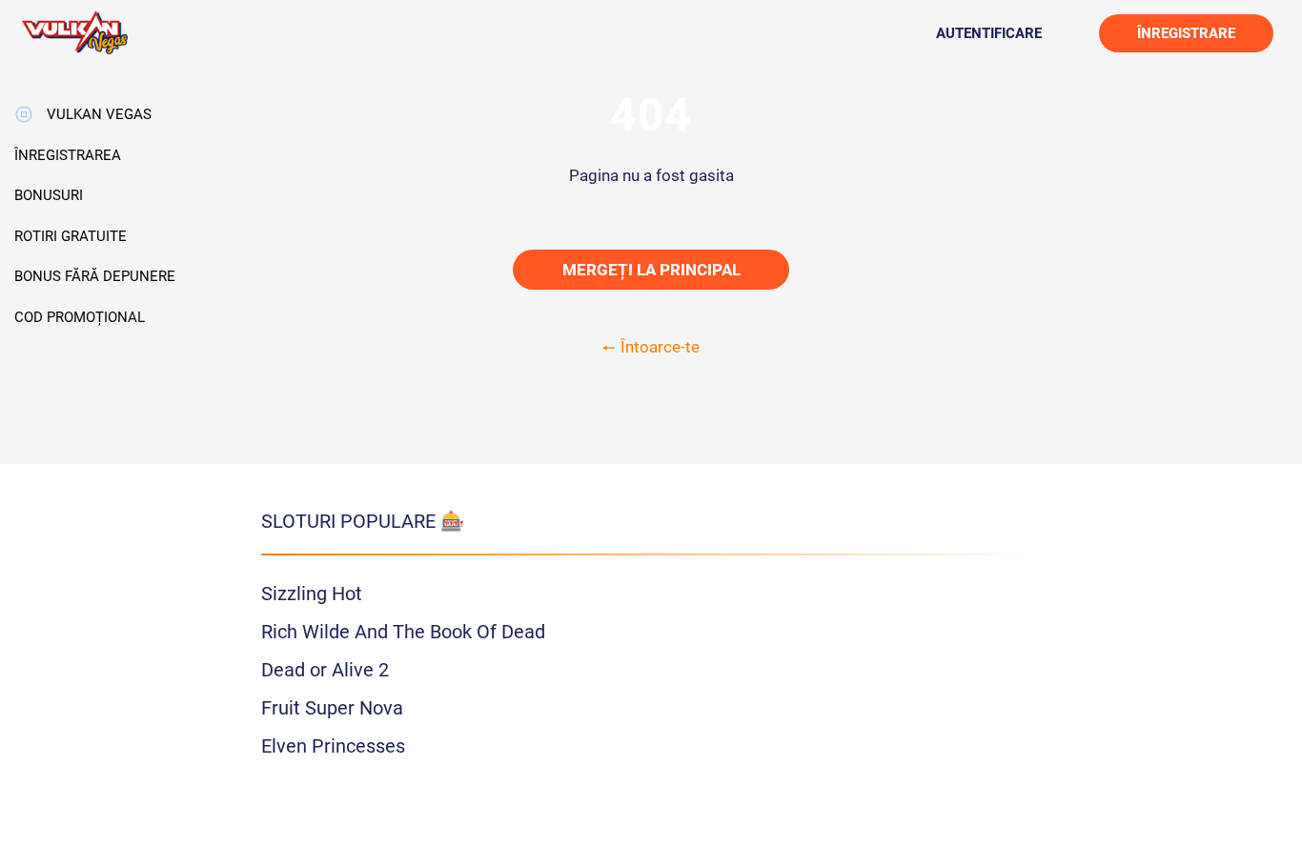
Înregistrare (1186, 33)
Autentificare (989, 33)
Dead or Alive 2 (325, 669)
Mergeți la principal (651, 269)
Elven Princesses (333, 746)
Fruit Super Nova (332, 707)
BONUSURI (48, 195)
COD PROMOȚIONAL (79, 317)
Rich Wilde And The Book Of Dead (403, 631)
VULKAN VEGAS (99, 114)
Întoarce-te (660, 346)
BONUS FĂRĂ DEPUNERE (94, 276)
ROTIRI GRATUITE (70, 236)
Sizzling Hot (311, 593)
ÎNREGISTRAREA (67, 155)
